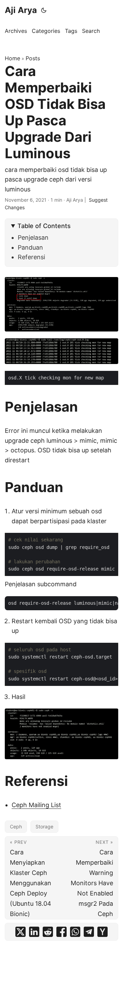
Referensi (31, 257)
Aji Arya (21, 10)
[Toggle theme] (44, 10)
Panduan (30, 247)
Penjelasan (33, 237)
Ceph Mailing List (36, 805)
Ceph (16, 826)
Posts (33, 58)
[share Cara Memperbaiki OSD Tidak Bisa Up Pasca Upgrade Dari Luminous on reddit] (48, 932)
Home (12, 58)
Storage (44, 826)
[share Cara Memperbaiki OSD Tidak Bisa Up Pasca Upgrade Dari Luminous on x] (20, 932)
